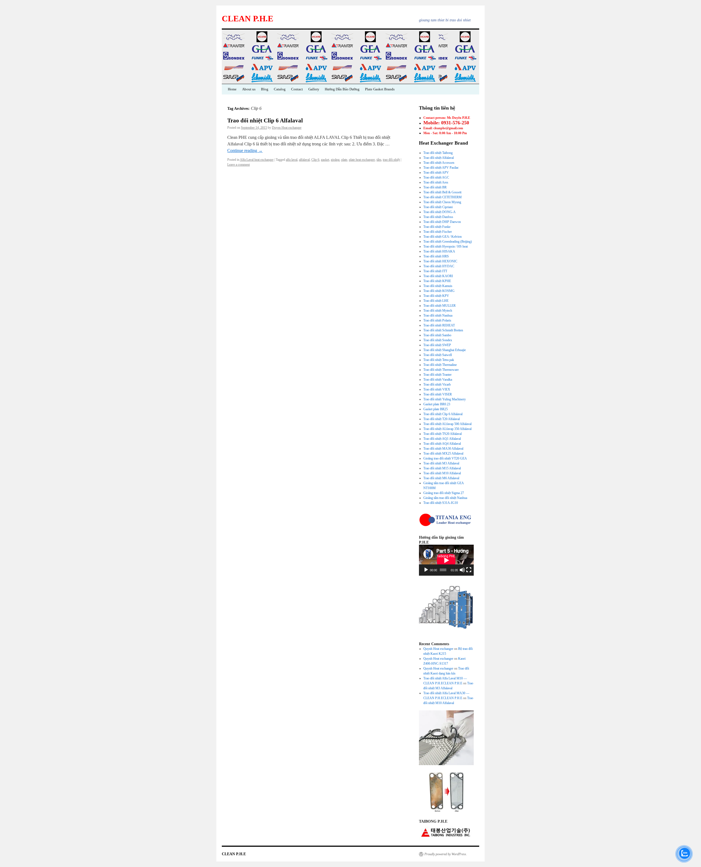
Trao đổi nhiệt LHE (436, 301)
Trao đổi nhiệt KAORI (438, 276)
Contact (297, 89)
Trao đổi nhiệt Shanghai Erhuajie (444, 350)
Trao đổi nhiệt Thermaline (440, 365)
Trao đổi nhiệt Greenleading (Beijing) (447, 241)
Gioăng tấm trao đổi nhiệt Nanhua (445, 498)
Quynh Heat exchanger (438, 649)
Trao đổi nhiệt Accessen (438, 163)
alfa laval (291, 160)
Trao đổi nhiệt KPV (436, 296)
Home (232, 89)
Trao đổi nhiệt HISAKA (439, 251)
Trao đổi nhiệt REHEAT (439, 325)
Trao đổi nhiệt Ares (435, 182)
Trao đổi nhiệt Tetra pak (438, 360)
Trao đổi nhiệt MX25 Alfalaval (443, 453)
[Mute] (462, 570)
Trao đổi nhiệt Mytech (437, 310)
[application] (446, 560)
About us (248, 89)
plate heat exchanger (362, 160)
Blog (264, 89)
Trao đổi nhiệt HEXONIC (440, 261)
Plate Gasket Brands (380, 89)
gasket (325, 160)
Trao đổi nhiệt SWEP (437, 345)
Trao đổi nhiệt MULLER (439, 306)
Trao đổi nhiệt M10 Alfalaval (442, 473)
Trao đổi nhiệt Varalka (437, 379)
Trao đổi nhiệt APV (436, 172)
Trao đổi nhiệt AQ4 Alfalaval (442, 444)
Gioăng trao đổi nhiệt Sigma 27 (443, 493)
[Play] (426, 570)
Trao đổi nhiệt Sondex (437, 340)
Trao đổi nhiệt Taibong (438, 153)
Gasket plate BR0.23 (436, 404)
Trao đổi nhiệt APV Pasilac (441, 168)
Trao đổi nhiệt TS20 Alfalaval (442, 434)
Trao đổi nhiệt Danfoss (438, 217)
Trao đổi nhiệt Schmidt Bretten (443, 330)
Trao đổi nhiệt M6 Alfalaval (441, 478)
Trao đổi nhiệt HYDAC (438, 266)
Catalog (280, 89)
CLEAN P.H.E (247, 18)
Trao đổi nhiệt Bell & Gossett (442, 192)
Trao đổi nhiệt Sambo (437, 335)
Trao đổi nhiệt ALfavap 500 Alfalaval (447, 424)
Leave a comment (238, 164)
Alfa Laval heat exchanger (257, 160)
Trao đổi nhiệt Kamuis (437, 286)
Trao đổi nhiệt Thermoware (441, 370)
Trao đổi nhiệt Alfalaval (438, 158)
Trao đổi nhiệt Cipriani (438, 207)
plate (344, 160)
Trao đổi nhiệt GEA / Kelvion (442, 237)
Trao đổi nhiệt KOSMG (439, 291)
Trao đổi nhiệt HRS (436, 256)
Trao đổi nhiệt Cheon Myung (442, 202)
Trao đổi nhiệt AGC (436, 177)
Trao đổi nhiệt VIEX (436, 389)
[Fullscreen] (469, 570)
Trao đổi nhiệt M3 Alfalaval (441, 463)
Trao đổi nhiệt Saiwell (437, 355)
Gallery (313, 89)
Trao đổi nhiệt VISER (437, 394)
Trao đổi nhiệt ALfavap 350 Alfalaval (447, 429)
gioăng (335, 160)
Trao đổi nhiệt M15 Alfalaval (442, 468)
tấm (379, 160)
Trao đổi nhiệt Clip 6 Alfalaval (265, 120)
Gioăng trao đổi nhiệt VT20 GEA (445, 458)
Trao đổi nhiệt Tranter (437, 375)
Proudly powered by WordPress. (445, 854)
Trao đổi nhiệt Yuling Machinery (444, 399)
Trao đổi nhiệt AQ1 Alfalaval (442, 439)
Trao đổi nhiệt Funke (436, 227)
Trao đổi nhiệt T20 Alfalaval (441, 419)
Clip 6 (315, 160)
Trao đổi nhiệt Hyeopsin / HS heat (445, 246)
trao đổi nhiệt (391, 160)
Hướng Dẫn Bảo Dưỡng (342, 89)
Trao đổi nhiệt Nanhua (437, 315)
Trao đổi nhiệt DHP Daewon (442, 222)
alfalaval (304, 160)
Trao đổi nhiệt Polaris (437, 320)
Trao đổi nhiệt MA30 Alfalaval (443, 448)
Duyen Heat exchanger (286, 128)
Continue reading (245, 150)
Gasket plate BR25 (435, 409)
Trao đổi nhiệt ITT (435, 271)
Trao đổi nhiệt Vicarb (437, 384)
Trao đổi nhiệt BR (435, 187)
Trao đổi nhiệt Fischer (437, 232)
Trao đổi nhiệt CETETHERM (442, 197)
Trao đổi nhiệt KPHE (437, 281)
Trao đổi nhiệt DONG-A (439, 212)
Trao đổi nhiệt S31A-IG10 (440, 503)
